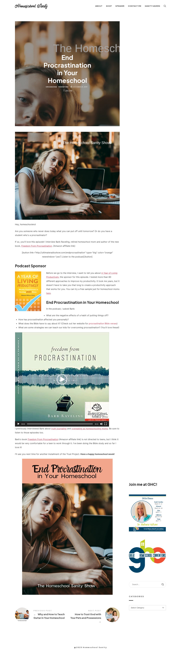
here (48, 293)
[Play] (18, 424)
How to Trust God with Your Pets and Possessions (93, 616)
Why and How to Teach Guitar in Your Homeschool (41, 614)
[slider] (60, 424)
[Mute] (101, 424)
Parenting (63, 87)
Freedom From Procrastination (36, 246)
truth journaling (59, 428)
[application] (62, 379)
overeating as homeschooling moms (90, 428)
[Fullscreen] (105, 424)
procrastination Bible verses (103, 323)
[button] (62, 379)
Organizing (51, 87)
